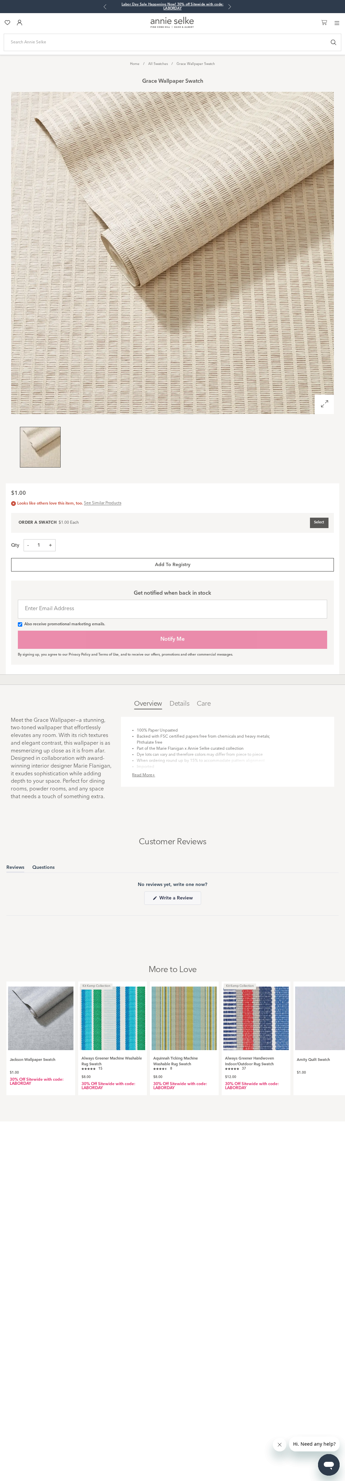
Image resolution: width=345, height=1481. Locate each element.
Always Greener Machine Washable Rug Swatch (112, 1061)
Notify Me (172, 639)
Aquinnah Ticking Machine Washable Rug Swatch (175, 1061)
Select (319, 522)
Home (134, 64)
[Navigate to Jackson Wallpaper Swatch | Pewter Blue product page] (40, 1016)
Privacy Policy (79, 654)
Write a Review (179, 900)
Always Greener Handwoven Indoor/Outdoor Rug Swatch (249, 1061)
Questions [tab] (43, 869)
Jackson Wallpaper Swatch (32, 1060)
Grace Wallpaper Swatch (196, 64)
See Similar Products (102, 503)
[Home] (172, 27)
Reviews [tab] (15, 869)
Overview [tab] (148, 704)
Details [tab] (179, 704)
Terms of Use (108, 654)
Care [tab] (204, 704)
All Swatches (158, 64)
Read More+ (143, 775)
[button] (92, 1068)
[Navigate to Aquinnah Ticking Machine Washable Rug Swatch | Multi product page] (184, 1016)
